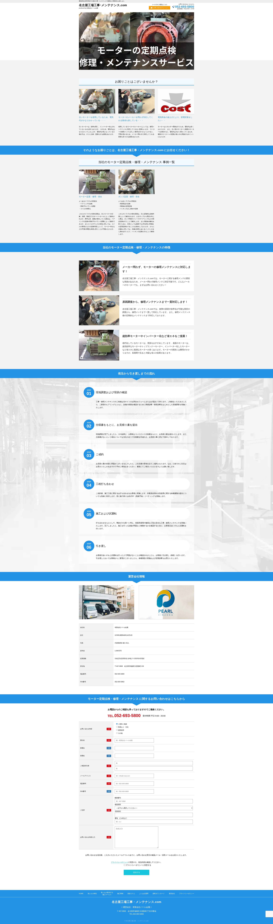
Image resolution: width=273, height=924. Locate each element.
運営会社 (172, 893)
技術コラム (131, 893)
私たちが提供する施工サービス (107, 893)
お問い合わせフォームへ (160, 8)
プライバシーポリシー (119, 862)
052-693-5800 (184, 6)
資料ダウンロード (159, 893)
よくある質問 (143, 893)
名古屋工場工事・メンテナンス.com (136, 902)
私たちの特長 (92, 893)
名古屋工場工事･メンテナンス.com (103, 5)
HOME (81, 893)
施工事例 (120, 893)
